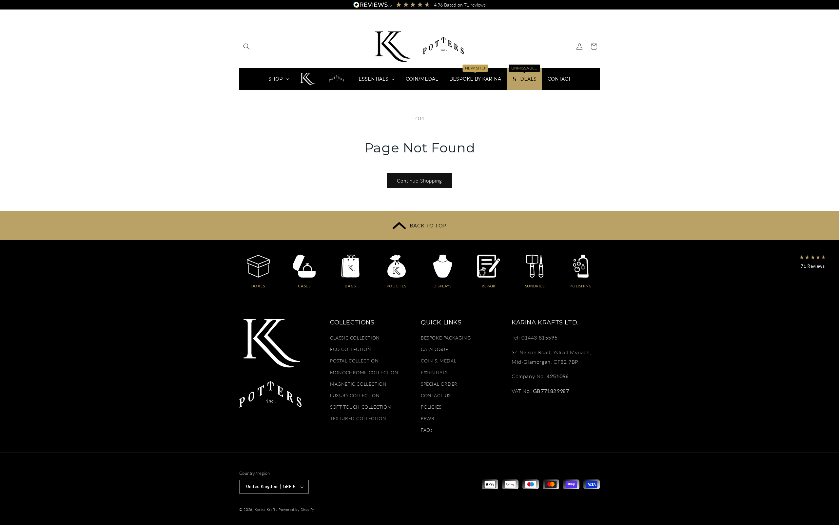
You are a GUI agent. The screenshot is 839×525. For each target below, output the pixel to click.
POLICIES (431, 407)
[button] (246, 46)
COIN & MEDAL (438, 361)
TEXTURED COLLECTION (358, 418)
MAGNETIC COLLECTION (358, 384)
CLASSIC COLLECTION (355, 337)
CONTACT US (436, 395)
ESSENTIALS (434, 372)
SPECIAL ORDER (439, 384)
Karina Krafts (266, 510)
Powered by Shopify (296, 510)
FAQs (426, 430)
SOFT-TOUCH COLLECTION (360, 407)
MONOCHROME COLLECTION (364, 372)
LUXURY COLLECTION (355, 395)
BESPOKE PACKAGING (446, 337)
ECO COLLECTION (350, 349)
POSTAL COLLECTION (354, 361)
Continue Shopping (419, 181)
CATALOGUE (434, 349)
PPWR (427, 418)
